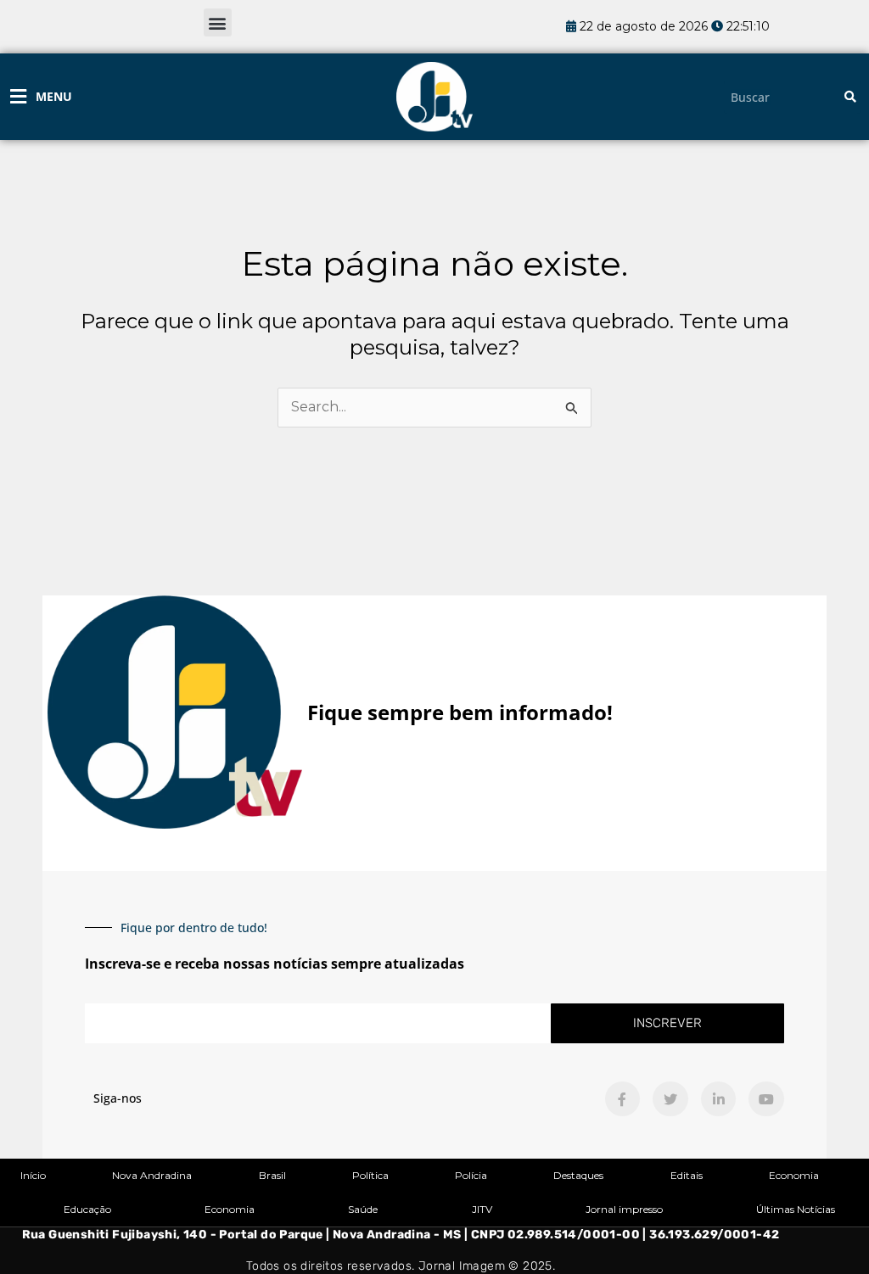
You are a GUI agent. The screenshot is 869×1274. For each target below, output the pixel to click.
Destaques (578, 1175)
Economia (794, 1175)
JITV (482, 1209)
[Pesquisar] (850, 97)
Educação (87, 1209)
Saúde (363, 1209)
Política (370, 1175)
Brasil (272, 1175)
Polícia (471, 1175)
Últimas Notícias (795, 1209)
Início (33, 1175)
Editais (686, 1175)
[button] (218, 22)
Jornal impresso (624, 1209)
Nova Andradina (152, 1175)
